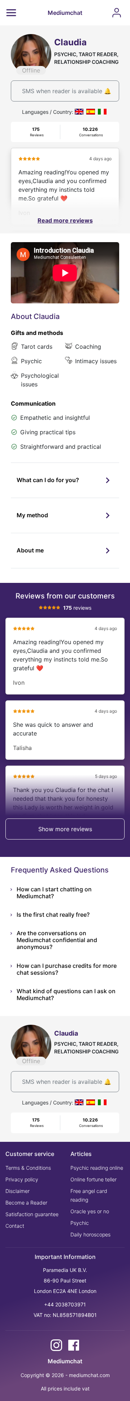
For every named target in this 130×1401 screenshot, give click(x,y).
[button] (65, 480)
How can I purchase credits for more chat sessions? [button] (67, 969)
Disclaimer (17, 1191)
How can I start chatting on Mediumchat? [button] (54, 893)
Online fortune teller (93, 1179)
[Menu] (11, 12)
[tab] (65, 480)
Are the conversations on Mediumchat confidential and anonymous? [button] (57, 939)
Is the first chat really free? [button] (53, 914)
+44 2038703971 (65, 1304)
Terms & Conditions (28, 1168)
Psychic (79, 1223)
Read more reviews (65, 220)
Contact (14, 1226)
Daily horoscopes (90, 1234)
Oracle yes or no (89, 1211)
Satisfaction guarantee (31, 1214)
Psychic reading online (96, 1168)
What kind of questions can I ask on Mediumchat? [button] (66, 994)
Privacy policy (21, 1179)
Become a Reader (26, 1202)
